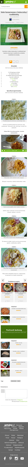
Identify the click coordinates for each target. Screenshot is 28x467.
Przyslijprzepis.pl (8, 447)
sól (11, 83)
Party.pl (13, 437)
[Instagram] (17, 458)
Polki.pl (13, 435)
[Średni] (12, 47)
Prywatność (7, 426)
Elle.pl (17, 440)
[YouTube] (23, 458)
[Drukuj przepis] (17, 61)
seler (19, 381)
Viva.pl (7, 437)
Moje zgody (19, 425)
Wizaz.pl (7, 435)
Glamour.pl (21, 442)
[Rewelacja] (17, 47)
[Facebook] (5, 458)
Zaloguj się (20, 399)
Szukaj (26, 6)
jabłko (14, 80)
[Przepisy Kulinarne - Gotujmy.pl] (10, 1)
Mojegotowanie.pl (17, 445)
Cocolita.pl (17, 450)
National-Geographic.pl (10, 442)
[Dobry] (14, 47)
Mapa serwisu (7, 428)
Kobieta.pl (8, 445)
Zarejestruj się (23, 401)
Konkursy (14, 426)
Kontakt (15, 428)
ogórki (12, 78)
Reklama (21, 428)
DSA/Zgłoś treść (14, 430)
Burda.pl (11, 450)
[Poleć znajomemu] (14, 61)
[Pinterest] (11, 458)
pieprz (11, 85)
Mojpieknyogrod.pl (19, 447)
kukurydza (13, 381)
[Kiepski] (11, 47)
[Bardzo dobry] (15, 47)
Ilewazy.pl (11, 440)
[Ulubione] (11, 284)
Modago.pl (20, 437)
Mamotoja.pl (20, 435)
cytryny (15, 86)
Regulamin (21, 426)
